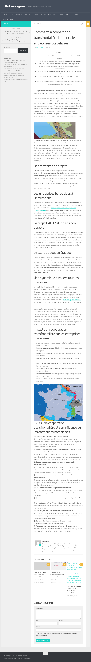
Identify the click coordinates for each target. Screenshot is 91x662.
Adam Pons (39, 48)
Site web (38, 626)
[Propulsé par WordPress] (15, 658)
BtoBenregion (14, 6)
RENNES (35, 14)
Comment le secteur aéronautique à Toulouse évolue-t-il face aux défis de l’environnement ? (14, 75)
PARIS (5, 14)
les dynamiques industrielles (72, 300)
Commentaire (40, 608)
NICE (67, 14)
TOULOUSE (74, 14)
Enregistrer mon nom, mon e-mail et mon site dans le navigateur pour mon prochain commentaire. (56, 634)
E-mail (61, 620)
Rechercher (7, 47)
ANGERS (27, 14)
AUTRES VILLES (8, 19)
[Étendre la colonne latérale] (88, 24)
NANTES (43, 14)
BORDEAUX (51, 14)
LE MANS (61, 14)
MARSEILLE (19, 14)
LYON (11, 14)
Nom (37, 620)
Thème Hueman (26, 658)
